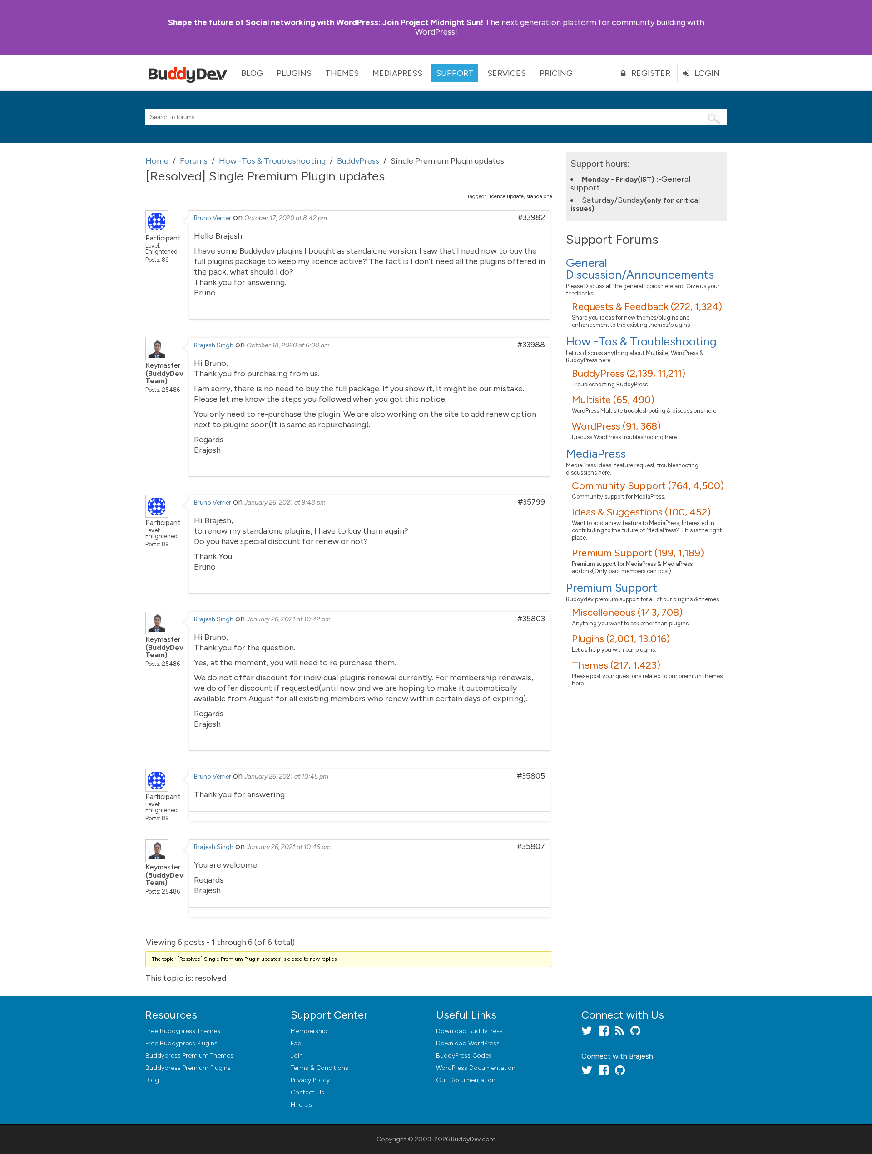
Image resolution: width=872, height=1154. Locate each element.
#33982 (531, 217)
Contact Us (307, 1092)
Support (455, 73)
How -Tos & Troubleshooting (641, 341)
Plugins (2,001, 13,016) (621, 639)
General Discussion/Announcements (640, 268)
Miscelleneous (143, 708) (627, 612)
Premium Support (611, 587)
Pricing (556, 73)
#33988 (531, 344)
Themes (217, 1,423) (616, 665)
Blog (252, 73)
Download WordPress (468, 1043)
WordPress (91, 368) (616, 426)
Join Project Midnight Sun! (325, 22)
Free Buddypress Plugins (181, 1043)
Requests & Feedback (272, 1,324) (647, 306)
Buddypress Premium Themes (189, 1055)
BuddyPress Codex (463, 1055)
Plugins (294, 73)
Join (297, 1055)
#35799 (531, 502)
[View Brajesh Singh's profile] (156, 358)
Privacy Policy (310, 1080)
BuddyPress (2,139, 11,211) (628, 373)
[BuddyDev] (190, 73)
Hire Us (301, 1105)
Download (469, 1031)
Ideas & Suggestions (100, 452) (641, 512)
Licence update (505, 196)
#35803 (531, 618)
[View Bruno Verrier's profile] (156, 230)
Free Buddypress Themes (182, 1031)
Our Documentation (465, 1080)
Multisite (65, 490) (613, 400)
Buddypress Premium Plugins (188, 1068)
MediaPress (397, 73)
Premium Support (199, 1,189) (638, 553)
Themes (342, 73)
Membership (309, 1031)
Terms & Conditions (319, 1068)
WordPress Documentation (475, 1068)
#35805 (531, 776)
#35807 (531, 846)
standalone (539, 196)
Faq (296, 1043)
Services (506, 73)
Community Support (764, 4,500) (648, 486)
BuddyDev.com (473, 1139)
